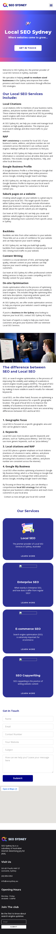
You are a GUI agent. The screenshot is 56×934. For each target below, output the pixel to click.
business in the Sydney (23, 312)
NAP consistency (11, 140)
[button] (51, 5)
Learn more (28, 556)
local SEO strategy (26, 487)
